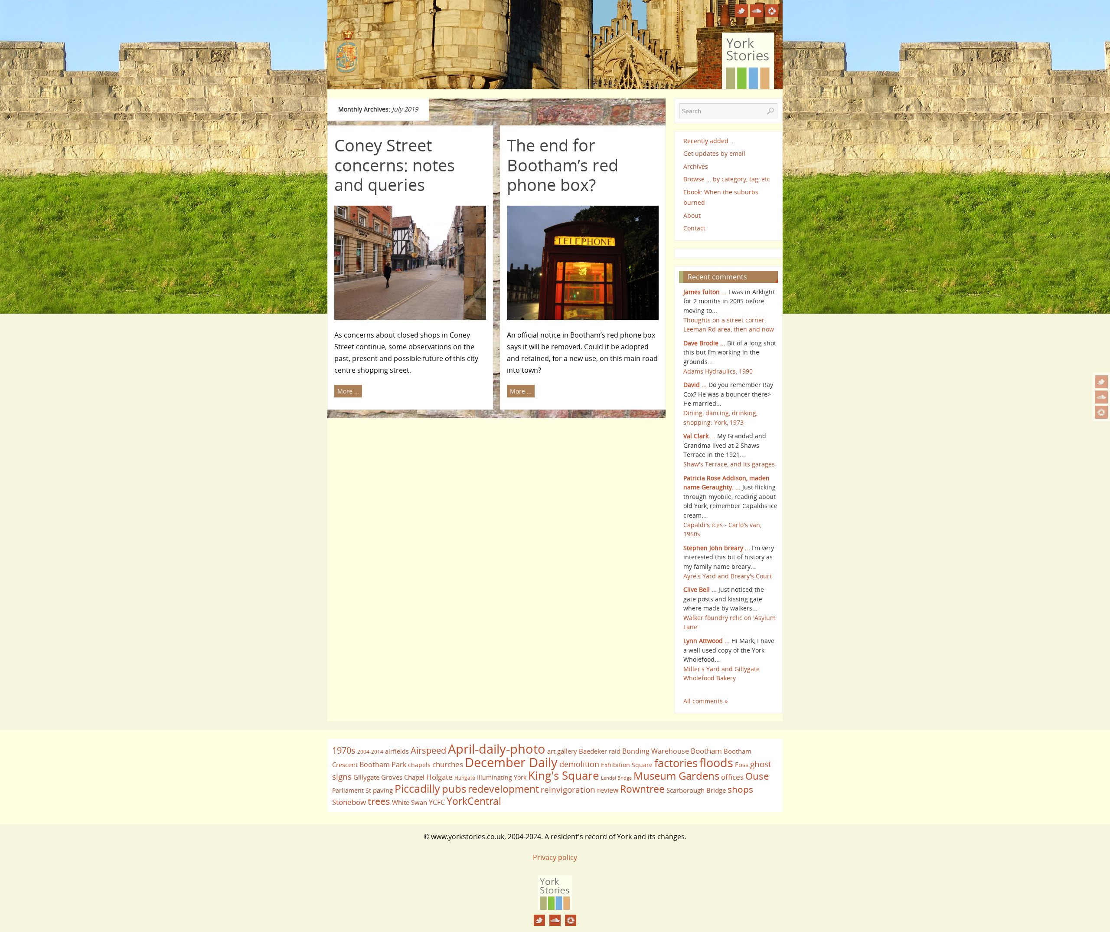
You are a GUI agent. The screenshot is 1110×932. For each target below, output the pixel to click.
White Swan (409, 802)
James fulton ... (705, 292)
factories (676, 762)
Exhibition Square (627, 765)
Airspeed (428, 750)
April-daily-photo (496, 748)
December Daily (511, 762)
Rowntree (642, 789)
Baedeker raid (599, 751)
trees (379, 801)
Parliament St (351, 790)
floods (716, 763)
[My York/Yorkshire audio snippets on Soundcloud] (1101, 397)
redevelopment (503, 789)
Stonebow (349, 802)
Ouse (757, 776)
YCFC (437, 802)
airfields (397, 751)
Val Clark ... (699, 436)
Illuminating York (501, 777)
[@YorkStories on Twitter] (1101, 381)
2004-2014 (370, 751)
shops (740, 789)
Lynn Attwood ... (706, 641)
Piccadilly (417, 788)
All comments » (705, 701)
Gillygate (366, 777)
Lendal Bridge (616, 778)
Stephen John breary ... (716, 548)
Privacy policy (555, 857)
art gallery (562, 751)
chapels (419, 765)
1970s (344, 750)
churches (447, 764)
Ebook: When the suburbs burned (720, 197)
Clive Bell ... (700, 589)
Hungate (464, 777)
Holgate (439, 776)
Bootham (706, 750)
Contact (694, 228)
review (607, 790)
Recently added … (709, 141)
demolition (579, 763)
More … (348, 391)
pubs (454, 789)
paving (383, 790)
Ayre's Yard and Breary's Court (727, 576)
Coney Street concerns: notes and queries (394, 165)
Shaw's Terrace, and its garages (729, 464)
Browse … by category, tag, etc (726, 179)
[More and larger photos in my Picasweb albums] (1101, 412)
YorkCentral (474, 801)
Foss (741, 764)
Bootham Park (382, 764)
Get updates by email (714, 153)
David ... (695, 385)
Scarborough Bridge (696, 790)
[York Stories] (555, 907)
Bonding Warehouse (655, 751)
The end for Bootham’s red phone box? (562, 165)
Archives (695, 166)
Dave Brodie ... (704, 343)
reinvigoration (568, 789)
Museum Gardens (676, 775)
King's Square (563, 775)
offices (732, 776)
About (692, 215)
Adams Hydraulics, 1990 (718, 371)
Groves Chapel (402, 777)
